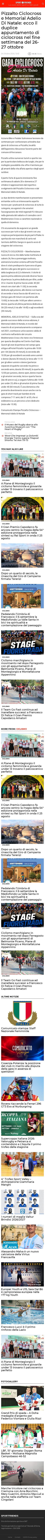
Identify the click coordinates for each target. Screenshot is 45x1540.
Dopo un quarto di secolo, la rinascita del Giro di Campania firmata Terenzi (21, 576)
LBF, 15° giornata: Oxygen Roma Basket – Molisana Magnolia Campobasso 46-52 (21, 1453)
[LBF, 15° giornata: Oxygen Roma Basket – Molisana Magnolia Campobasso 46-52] (22, 1436)
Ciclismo (6, 480)
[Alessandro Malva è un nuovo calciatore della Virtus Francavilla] (22, 1237)
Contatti (17, 1537)
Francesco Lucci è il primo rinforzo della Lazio (18, 1328)
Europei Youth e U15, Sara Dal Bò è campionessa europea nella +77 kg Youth (22, 1292)
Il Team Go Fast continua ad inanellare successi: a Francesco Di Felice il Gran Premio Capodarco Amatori (21, 714)
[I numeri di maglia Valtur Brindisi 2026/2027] (22, 1202)
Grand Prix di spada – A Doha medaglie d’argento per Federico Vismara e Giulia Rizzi (21, 1415)
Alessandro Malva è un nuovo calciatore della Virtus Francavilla (20, 1254)
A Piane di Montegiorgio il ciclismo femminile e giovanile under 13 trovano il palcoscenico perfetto (22, 488)
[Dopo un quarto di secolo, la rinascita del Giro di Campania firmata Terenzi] (22, 555)
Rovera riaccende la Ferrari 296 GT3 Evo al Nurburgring (21, 1105)
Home (10, 1537)
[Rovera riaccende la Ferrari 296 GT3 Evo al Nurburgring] (22, 1089)
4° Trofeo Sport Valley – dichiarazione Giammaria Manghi (17, 1182)
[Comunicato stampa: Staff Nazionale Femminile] (22, 1013)
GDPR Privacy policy (30, 1537)
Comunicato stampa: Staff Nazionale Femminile (18, 1030)
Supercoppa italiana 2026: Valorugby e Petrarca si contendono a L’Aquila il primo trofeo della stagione (21, 1143)
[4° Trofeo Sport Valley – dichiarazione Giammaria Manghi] (22, 1164)
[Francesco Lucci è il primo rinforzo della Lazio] (22, 1312)
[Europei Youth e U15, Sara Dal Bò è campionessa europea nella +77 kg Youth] (22, 1274)
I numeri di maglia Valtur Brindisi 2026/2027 (17, 1218)
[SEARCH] (43, 4)
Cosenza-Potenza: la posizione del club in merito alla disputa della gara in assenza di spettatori (20, 1067)
